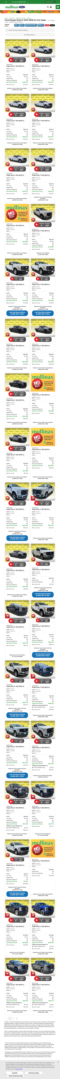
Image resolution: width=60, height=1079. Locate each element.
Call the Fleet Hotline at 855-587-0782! (17, 313)
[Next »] (16, 1018)
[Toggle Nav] (58, 7)
